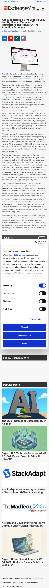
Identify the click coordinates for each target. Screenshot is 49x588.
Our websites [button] (40, 1)
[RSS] (28, 364)
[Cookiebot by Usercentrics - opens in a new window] (35, 242)
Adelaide (5, 74)
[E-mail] (23, 38)
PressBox (7, 582)
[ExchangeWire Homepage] (19, 8)
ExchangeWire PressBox (13, 31)
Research (39, 578)
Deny (24, 344)
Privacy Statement (31, 582)
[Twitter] (10, 364)
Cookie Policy (17, 582)
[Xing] (17, 38)
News (39, 31)
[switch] (42, 293)
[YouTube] (10, 38)
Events (17, 578)
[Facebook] (16, 364)
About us (5, 1)
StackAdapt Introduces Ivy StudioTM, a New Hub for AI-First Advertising (24, 491)
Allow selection (24, 335)
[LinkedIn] (22, 364)
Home (5, 578)
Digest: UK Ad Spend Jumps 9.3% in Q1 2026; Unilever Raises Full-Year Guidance (23, 562)
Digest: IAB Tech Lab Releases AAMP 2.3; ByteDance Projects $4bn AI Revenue (24, 456)
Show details (35, 319)
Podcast (24, 578)
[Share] (4, 38)
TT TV (31, 578)
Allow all (24, 327)
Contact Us (14, 1)
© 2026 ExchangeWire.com (12, 586)
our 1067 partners (18, 255)
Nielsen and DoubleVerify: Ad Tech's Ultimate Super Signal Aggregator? (23, 524)
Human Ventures (24, 79)
